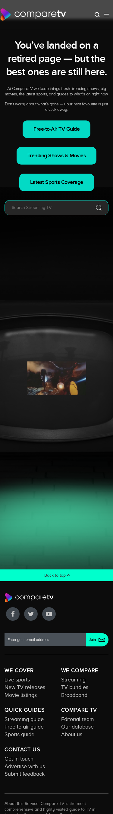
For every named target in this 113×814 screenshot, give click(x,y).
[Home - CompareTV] (33, 14)
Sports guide (19, 734)
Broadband (74, 695)
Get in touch (19, 759)
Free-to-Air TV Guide (56, 129)
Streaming (73, 680)
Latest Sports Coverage (56, 182)
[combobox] (47, 207)
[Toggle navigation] (106, 14)
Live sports (17, 680)
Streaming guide (24, 719)
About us (71, 734)
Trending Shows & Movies (56, 155)
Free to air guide (24, 727)
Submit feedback (25, 774)
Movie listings (21, 695)
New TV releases (25, 687)
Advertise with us (25, 766)
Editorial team (77, 719)
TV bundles (74, 687)
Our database (77, 727)
